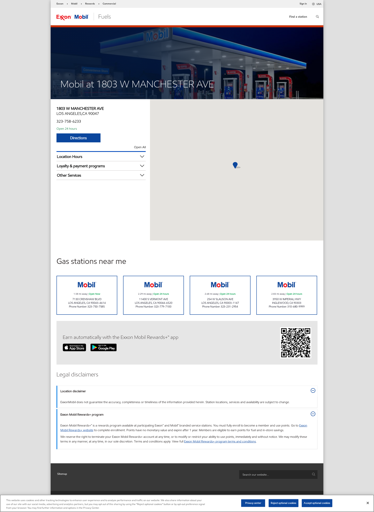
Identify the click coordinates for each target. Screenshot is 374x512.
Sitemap (62, 474)
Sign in (303, 3)
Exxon (59, 3)
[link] (298, 16)
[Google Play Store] (103, 347)
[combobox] (278, 474)
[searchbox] (274, 474)
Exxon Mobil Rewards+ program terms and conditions (220, 441)
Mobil (74, 3)
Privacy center (253, 503)
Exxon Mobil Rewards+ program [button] (81, 414)
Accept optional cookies (317, 503)
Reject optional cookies (283, 503)
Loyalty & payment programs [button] (81, 165)
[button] (317, 16)
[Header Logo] (83, 16)
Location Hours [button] (69, 156)
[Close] (367, 503)
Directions (78, 137)
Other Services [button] (69, 175)
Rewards (90, 3)
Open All (140, 147)
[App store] (74, 347)
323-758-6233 (68, 121)
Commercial (109, 3)
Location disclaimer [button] (73, 391)
